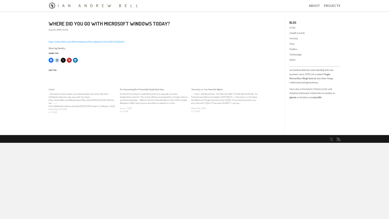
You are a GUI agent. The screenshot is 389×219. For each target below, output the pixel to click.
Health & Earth (297, 32)
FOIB (65, 29)
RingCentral (309, 78)
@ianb (292, 97)
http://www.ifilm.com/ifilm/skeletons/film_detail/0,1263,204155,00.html (86, 41)
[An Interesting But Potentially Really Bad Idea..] (155, 100)
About (314, 6)
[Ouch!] (84, 101)
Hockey (293, 38)
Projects (332, 6)
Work (292, 59)
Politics (293, 49)
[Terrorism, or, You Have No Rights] (226, 100)
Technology (295, 54)
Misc (292, 43)
